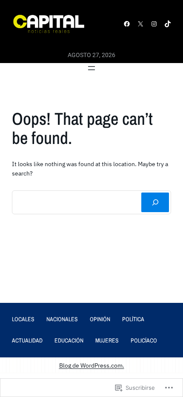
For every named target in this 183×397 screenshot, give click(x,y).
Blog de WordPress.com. (91, 365)
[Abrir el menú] (91, 68)
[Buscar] (155, 202)
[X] (140, 23)
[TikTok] (167, 23)
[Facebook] (126, 23)
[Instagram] (154, 23)
